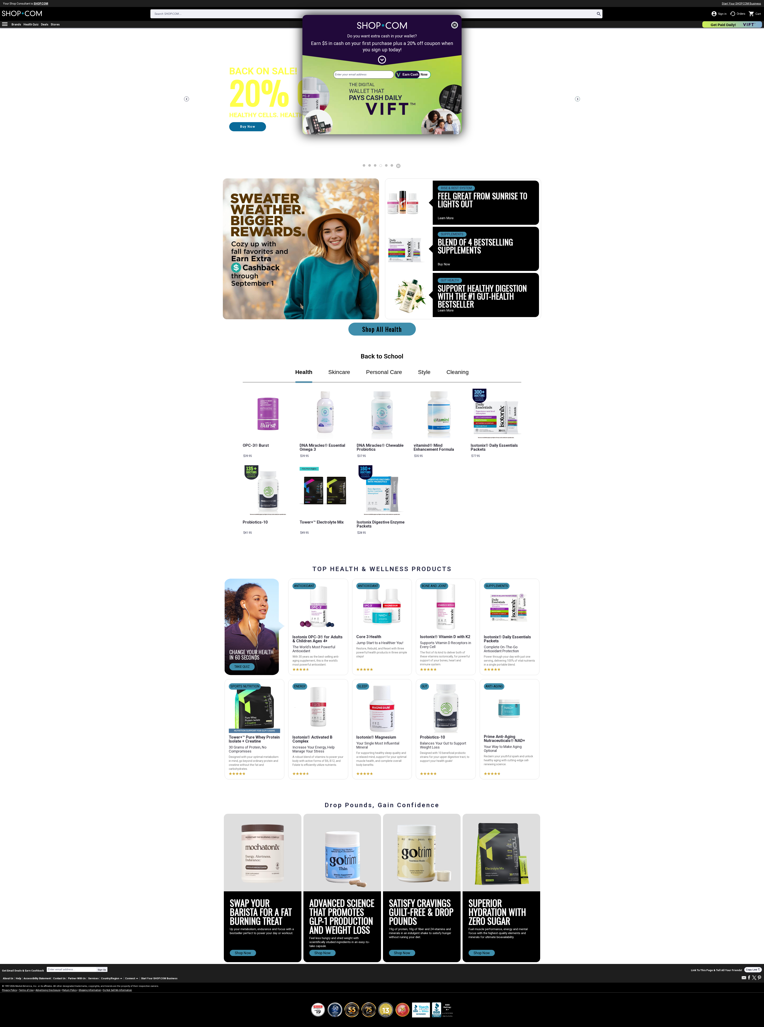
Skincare (339, 372)
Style (424, 372)
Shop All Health (382, 329)
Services (93, 978)
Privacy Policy (9, 990)
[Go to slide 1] (369, 165)
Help (18, 978)
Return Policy (69, 990)
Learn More (446, 218)
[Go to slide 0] (364, 165)
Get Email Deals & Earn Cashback (23, 970)
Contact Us (59, 978)
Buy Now (444, 264)
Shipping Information (90, 990)
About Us (8, 978)
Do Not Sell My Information (117, 990)
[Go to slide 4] (386, 165)
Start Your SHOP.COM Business (741, 3)
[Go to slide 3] (380, 165)
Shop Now (243, 953)
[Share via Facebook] (749, 977)
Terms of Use (26, 990)
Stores (55, 24)
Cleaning (457, 372)
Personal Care (384, 372)
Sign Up (102, 970)
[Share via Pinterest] (759, 977)
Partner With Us (77, 978)
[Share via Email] (744, 979)
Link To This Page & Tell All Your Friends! (716, 970)
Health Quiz (31, 24)
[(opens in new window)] (442, 1010)
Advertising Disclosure (47, 990)
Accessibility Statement (37, 978)
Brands (16, 24)
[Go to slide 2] (375, 165)
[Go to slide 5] (392, 165)
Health (303, 372)
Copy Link (753, 969)
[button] (112, 978)
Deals (44, 24)
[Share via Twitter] (754, 977)
